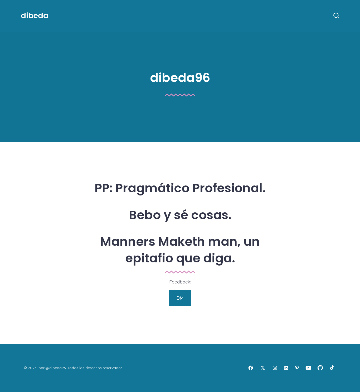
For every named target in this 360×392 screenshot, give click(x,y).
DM (180, 298)
